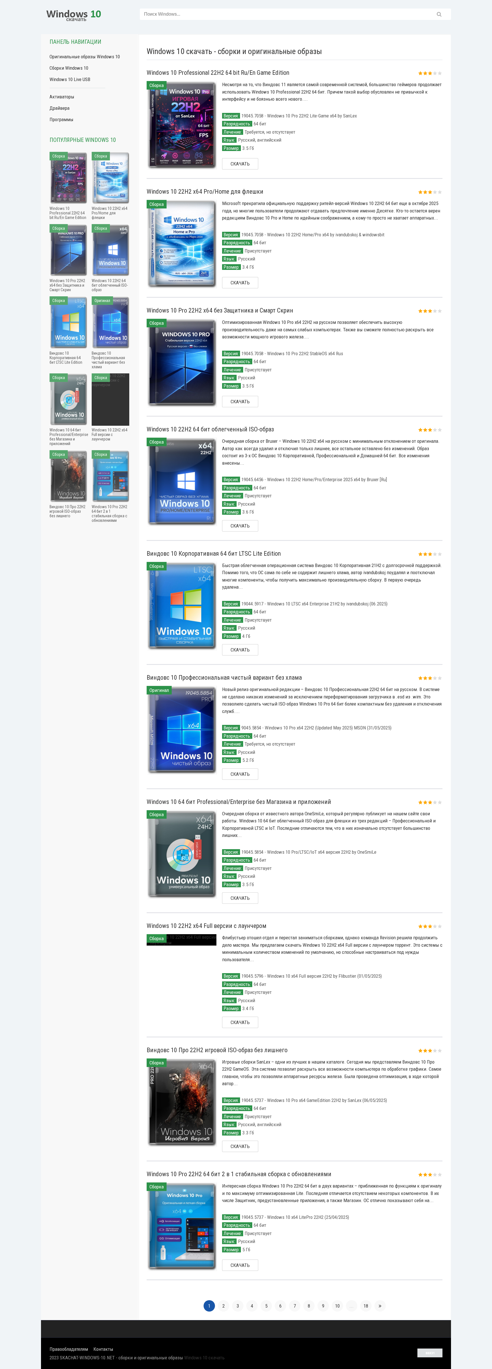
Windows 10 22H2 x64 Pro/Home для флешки (205, 191)
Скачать (240, 164)
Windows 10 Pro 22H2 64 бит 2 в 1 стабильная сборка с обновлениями (239, 1174)
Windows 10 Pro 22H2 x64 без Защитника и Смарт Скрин (220, 310)
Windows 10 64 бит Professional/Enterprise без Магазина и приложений (239, 801)
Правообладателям (69, 1349)
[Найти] (439, 14)
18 (366, 1306)
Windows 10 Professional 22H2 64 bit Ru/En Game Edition (218, 72)
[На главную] (73, 14)
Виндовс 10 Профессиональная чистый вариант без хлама (224, 677)
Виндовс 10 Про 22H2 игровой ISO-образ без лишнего (217, 1050)
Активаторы (62, 97)
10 (337, 1306)
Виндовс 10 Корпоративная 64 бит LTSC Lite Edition (214, 553)
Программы (61, 119)
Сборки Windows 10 (69, 68)
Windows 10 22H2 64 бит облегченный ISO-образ (210, 429)
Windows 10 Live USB (70, 79)
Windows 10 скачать (204, 1357)
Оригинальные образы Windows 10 (85, 56)
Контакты (103, 1349)
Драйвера (59, 108)
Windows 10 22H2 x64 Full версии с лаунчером (206, 925)
